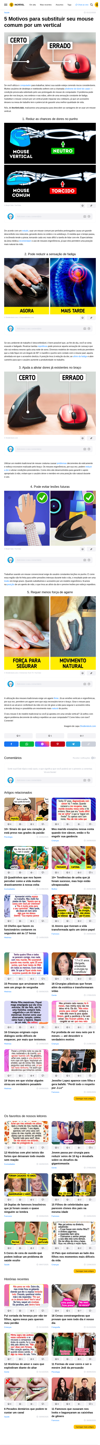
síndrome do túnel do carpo (77, 89)
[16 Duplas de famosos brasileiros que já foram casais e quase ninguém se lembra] (26, 1185)
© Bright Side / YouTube (12, 205)
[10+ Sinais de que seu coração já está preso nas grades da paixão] (26, 810)
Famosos (55, 934)
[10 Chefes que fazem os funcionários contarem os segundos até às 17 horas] (26, 906)
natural (55, 708)
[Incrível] (16, 4)
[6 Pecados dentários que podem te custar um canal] (26, 1389)
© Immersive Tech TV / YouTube (30, 673)
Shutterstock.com (88, 726)
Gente (54, 995)
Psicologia (8, 837)
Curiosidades (9, 889)
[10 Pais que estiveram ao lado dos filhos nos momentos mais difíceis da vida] (74, 1234)
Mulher (54, 889)
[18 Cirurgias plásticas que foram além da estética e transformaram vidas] (74, 964)
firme (56, 698)
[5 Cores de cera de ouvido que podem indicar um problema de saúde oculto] (26, 1234)
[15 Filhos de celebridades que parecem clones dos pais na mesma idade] (74, 1185)
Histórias (7, 937)
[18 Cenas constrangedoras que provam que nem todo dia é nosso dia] (74, 1296)
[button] (18, 735)
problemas (62, 463)
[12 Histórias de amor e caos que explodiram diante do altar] (26, 1344)
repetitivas (42, 346)
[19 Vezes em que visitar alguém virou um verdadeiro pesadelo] (26, 1061)
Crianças (55, 840)
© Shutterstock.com (11, 317)
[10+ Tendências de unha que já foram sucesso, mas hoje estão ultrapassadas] (74, 858)
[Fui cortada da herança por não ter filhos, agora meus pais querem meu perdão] (26, 1296)
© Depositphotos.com (26, 317)
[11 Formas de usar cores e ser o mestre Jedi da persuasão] (74, 1344)
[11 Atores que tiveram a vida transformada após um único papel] (74, 906)
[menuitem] (32, 4)
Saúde (7, 12)
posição (10, 584)
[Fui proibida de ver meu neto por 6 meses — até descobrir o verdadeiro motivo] (74, 1013)
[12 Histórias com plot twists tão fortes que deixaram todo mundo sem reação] (26, 1133)
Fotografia (56, 1327)
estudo (25, 231)
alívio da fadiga (80, 356)
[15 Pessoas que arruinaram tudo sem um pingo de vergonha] (26, 964)
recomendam (25, 241)
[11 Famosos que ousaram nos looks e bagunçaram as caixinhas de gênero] (74, 1389)
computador (25, 85)
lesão (6, 581)
